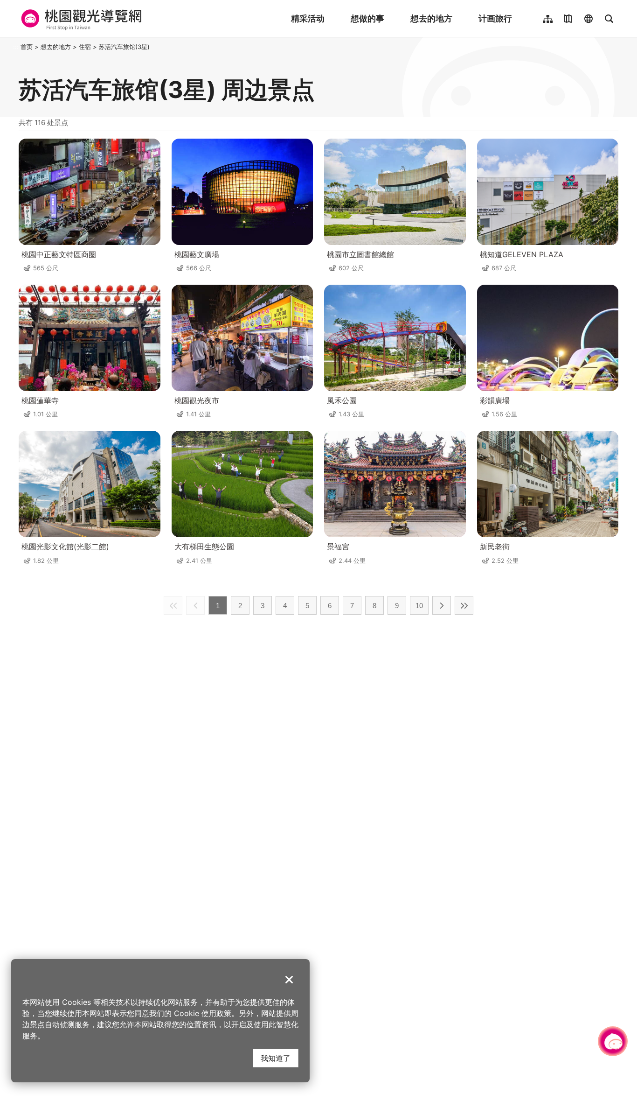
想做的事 (367, 18)
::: (16, 46)
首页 (27, 46)
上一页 (195, 605)
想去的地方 (431, 18)
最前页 (173, 605)
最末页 (464, 605)
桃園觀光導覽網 (80, 18)
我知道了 (276, 1057)
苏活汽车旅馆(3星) (124, 46)
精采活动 (308, 18)
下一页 (441, 605)
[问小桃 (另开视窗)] (613, 1041)
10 (419, 606)
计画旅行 (495, 18)
